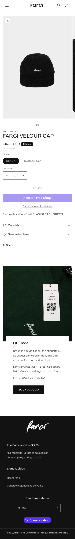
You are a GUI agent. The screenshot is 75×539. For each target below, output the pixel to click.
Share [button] (9, 245)
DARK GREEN (34, 161)
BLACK (12, 161)
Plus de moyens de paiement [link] (37, 206)
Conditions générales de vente (25, 485)
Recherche (13, 478)
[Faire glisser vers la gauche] (30, 125)
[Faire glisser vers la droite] (45, 125)
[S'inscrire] (56, 508)
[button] (7, 5)
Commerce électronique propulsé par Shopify (47, 533)
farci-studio (19, 533)
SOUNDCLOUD (28, 389)
